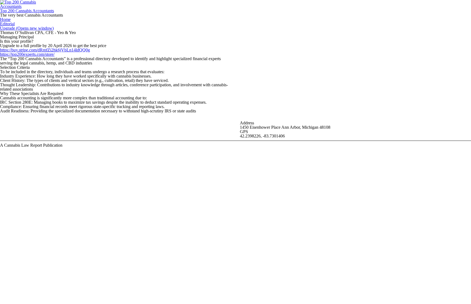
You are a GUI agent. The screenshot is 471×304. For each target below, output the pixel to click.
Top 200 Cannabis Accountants (27, 10)
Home (5, 19)
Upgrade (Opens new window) (27, 28)
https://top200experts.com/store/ (27, 54)
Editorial (7, 24)
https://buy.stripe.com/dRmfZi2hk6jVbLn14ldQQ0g (45, 50)
